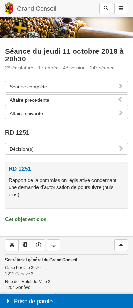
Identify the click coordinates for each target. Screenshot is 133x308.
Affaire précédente (29, 100)
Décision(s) (22, 149)
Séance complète (28, 86)
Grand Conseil (36, 8)
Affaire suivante (26, 113)
